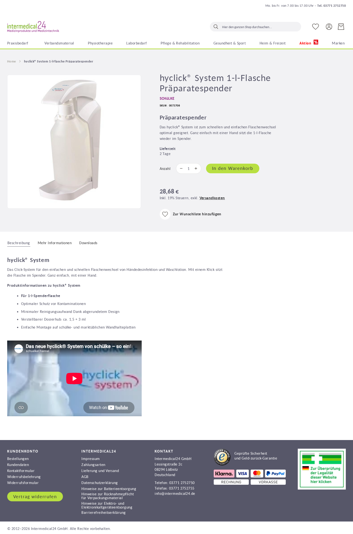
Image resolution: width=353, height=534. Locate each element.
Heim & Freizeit (273, 43)
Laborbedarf (136, 43)
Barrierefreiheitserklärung (103, 512)
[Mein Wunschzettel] (315, 26)
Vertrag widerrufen (35, 496)
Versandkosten (212, 197)
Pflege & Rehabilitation (180, 43)
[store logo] (33, 27)
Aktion (305, 43)
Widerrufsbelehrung (24, 476)
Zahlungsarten (93, 464)
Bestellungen (18, 458)
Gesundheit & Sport (229, 43)
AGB (84, 476)
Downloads (88, 242)
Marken (338, 43)
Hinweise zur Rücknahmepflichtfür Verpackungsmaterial (107, 495)
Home (11, 61)
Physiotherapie (100, 43)
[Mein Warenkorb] (341, 26)
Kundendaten (18, 464)
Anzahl (165, 168)
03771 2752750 (182, 482)
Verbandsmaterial (59, 43)
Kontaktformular (21, 470)
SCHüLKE (167, 98)
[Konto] (329, 26)
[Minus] (180, 168)
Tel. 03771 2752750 (331, 5)
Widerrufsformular (23, 482)
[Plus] (197, 168)
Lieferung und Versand (100, 470)
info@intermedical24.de (175, 493)
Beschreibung (18, 242)
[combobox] (255, 26)
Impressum (90, 458)
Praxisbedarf (17, 43)
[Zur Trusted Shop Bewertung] (245, 464)
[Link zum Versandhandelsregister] (322, 488)
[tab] (18, 242)
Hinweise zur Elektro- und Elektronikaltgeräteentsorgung (106, 505)
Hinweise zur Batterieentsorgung (108, 488)
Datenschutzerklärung (99, 482)
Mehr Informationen (55, 242)
